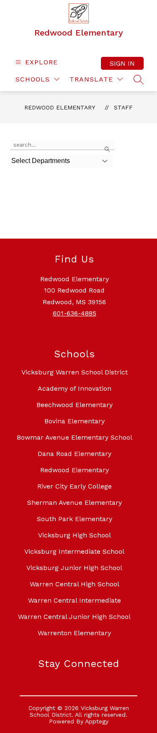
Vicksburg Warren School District (74, 372)
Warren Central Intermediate (74, 600)
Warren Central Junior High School (74, 617)
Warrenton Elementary (74, 633)
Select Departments (40, 160)
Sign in (122, 63)
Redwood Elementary (59, 107)
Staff (123, 107)
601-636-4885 (74, 313)
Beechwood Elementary (74, 405)
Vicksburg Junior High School (74, 568)
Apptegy (96, 721)
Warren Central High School (74, 584)
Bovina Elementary (74, 421)
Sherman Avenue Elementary (74, 502)
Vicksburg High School (74, 535)
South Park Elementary (74, 519)
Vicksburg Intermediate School (74, 551)
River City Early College (74, 486)
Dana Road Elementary (74, 454)
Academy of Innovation (74, 388)
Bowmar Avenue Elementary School (74, 437)
